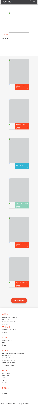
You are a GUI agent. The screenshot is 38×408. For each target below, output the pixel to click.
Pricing (4, 332)
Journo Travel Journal (10, 317)
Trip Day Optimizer (9, 358)
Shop (4, 345)
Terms (4, 380)
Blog (3, 342)
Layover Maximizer (9, 360)
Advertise (5, 375)
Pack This (5, 319)
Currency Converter (9, 322)
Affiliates (5, 378)
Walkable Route (8, 365)
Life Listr (5, 324)
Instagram (5, 393)
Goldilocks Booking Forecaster (13, 353)
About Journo (7, 340)
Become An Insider (9, 329)
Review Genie (7, 355)
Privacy (4, 383)
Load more (19, 301)
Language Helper (8, 362)
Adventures (6, 391)
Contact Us (6, 373)
